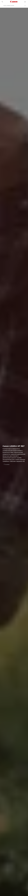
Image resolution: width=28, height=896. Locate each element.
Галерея (7, 464)
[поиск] (2, 2)
